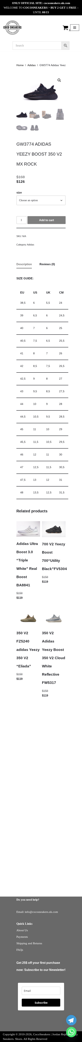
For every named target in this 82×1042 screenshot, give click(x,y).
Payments (22, 936)
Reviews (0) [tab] (47, 264)
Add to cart (46, 220)
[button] (59, 80)
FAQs (19, 949)
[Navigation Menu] (74, 27)
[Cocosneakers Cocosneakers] (12, 27)
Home (20, 65)
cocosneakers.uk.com (57, 3)
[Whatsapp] (71, 1032)
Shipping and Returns (29, 943)
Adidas (31, 65)
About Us (22, 930)
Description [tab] (24, 264)
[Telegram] (71, 1020)
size (19, 192)
